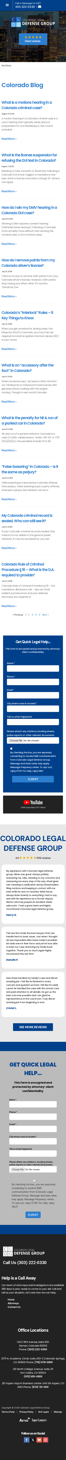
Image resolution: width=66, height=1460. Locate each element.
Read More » (9, 138)
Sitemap (58, 1411)
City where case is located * (22, 703)
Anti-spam (43, 1411)
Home (11, 1299)
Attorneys (13, 1303)
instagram (45, 1440)
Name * (11, 663)
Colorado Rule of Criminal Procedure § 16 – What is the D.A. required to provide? (28, 570)
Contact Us (14, 1306)
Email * (10, 690)
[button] (7, 4)
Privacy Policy (26, 1411)
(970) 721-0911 (40, 1387)
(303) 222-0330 (32, 1262)
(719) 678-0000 (43, 1362)
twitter (33, 1440)
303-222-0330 (25, 7)
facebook (26, 1440)
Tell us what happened (19, 716)
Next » (45, 614)
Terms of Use (8, 1411)
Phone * (11, 676)
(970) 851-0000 (33, 1376)
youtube (39, 1440)
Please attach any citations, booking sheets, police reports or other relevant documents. (30, 733)
